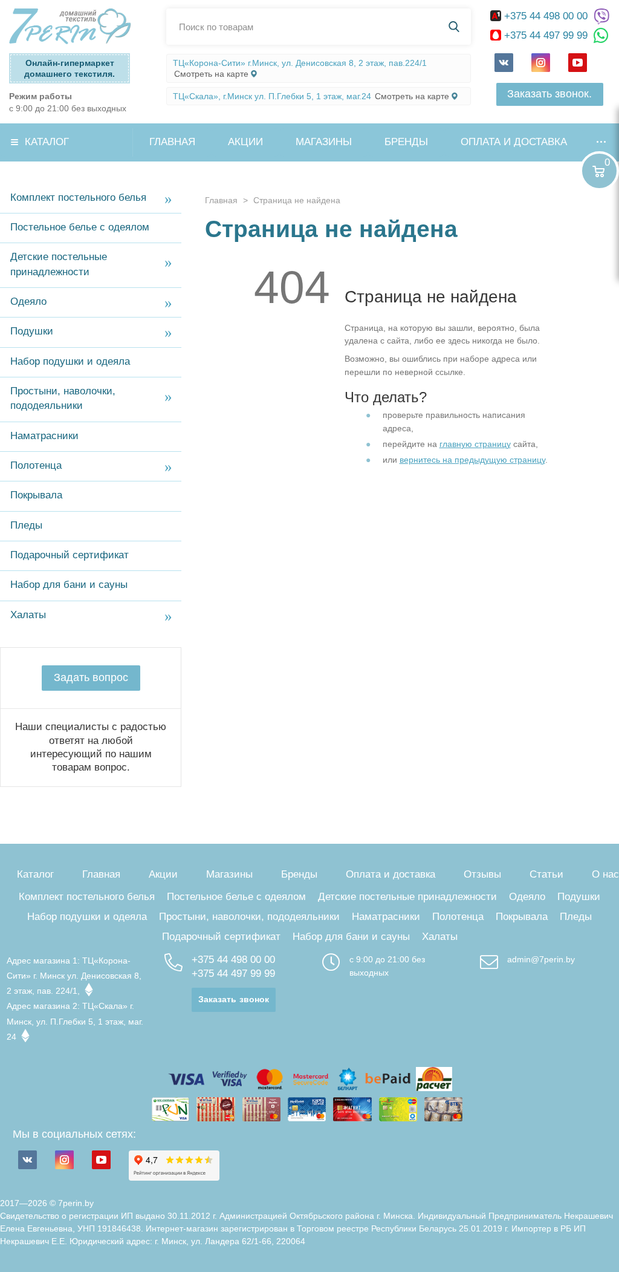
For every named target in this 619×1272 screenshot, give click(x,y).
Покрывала (36, 495)
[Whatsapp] (601, 36)
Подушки (31, 331)
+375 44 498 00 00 (546, 16)
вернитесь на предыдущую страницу (472, 460)
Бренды (406, 142)
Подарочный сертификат (69, 555)
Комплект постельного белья (78, 197)
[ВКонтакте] (503, 62)
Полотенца (36, 465)
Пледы (26, 525)
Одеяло (28, 301)
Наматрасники (44, 436)
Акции (245, 142)
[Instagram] (540, 62)
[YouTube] (577, 62)
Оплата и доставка (514, 142)
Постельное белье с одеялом (79, 227)
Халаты (28, 615)
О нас (605, 874)
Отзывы (482, 874)
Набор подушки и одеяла (70, 361)
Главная (172, 142)
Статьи (546, 874)
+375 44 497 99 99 (546, 35)
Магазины (324, 142)
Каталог (47, 142)
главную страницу (475, 444)
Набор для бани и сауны (69, 584)
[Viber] (601, 16)
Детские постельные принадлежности (58, 264)
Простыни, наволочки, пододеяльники (62, 398)
